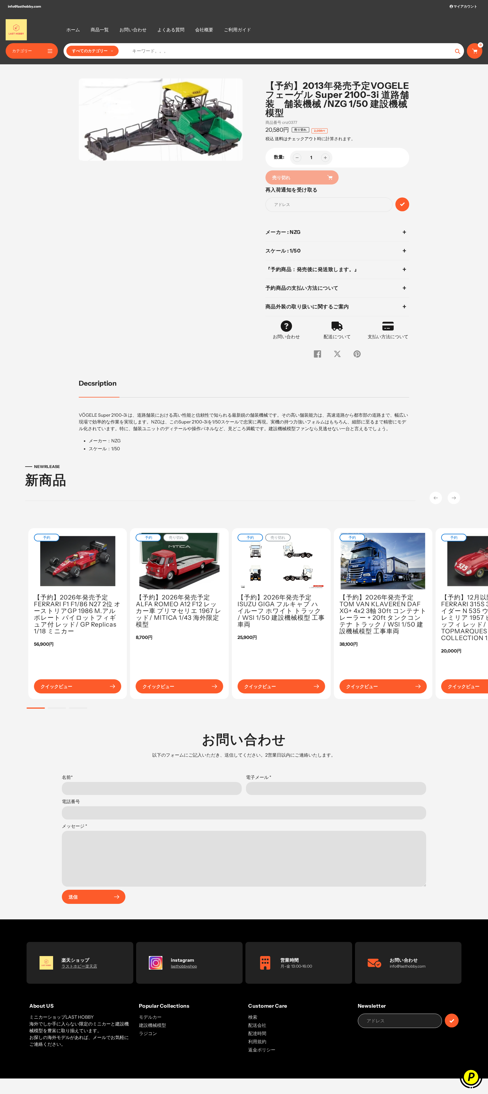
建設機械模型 (152, 1025)
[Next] (454, 498)
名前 (67, 777)
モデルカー (150, 1017)
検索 (252, 1017)
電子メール (258, 777)
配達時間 (257, 1033)
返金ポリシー (261, 1050)
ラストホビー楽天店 (79, 966)
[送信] (452, 1020)
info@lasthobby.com (24, 6)
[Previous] (436, 498)
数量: (279, 157)
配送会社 (257, 1025)
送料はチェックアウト (296, 138)
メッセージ (74, 826)
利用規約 (257, 1041)
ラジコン (148, 1033)
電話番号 (71, 801)
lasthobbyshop (184, 966)
